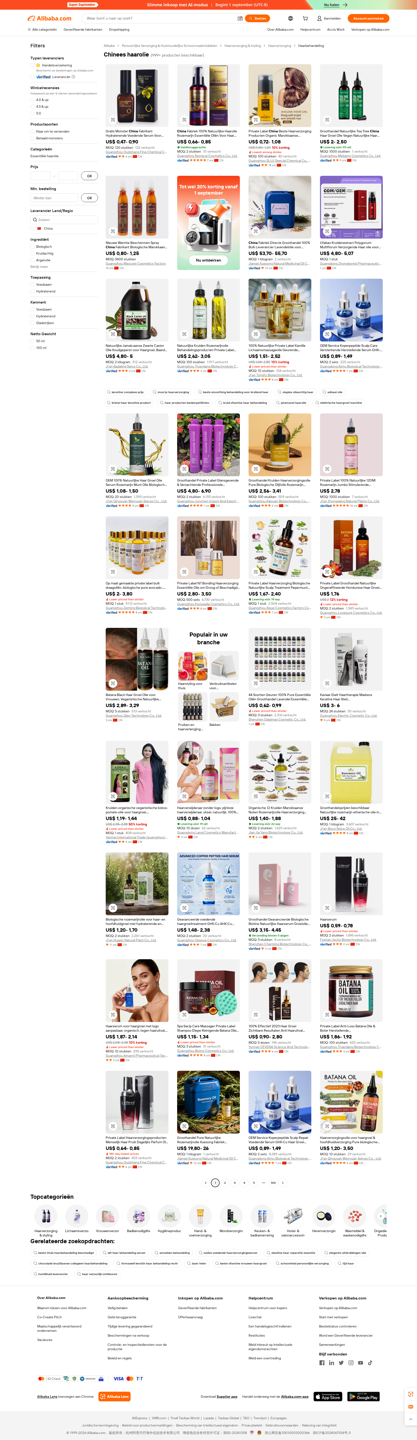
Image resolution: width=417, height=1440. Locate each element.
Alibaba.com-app (295, 1396)
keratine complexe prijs (128, 392)
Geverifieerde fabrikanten (197, 1308)
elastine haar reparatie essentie (293, 1253)
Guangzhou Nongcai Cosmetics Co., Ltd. (207, 156)
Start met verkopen (333, 1317)
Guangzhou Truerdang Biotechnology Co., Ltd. (208, 366)
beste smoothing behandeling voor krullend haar (236, 392)
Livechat (255, 1317)
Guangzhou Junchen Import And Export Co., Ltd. (208, 501)
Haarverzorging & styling (242, 46)
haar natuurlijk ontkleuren (99, 1274)
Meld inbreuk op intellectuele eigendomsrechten (270, 1347)
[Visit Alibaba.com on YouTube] (360, 1363)
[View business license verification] (252, 1432)
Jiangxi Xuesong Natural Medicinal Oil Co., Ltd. (280, 263)
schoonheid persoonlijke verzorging (305, 1263)
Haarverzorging (279, 46)
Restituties (257, 1335)
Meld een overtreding (265, 1358)
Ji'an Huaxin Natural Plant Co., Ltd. (131, 940)
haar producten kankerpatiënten (187, 402)
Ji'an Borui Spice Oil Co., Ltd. (341, 828)
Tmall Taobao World (184, 1418)
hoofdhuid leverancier (53, 1274)
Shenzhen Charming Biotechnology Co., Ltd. (280, 944)
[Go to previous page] (205, 1182)
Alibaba (109, 46)
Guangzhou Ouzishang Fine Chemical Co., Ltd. (137, 152)
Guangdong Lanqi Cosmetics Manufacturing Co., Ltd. (208, 832)
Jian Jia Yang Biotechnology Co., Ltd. (276, 832)
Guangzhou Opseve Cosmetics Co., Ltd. (206, 940)
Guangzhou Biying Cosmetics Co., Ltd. (205, 1051)
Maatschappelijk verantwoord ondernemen (59, 1328)
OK (89, 176)
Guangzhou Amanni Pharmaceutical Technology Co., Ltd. (137, 1055)
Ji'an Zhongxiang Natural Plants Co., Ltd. (350, 501)
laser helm (199, 1263)
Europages (279, 1418)
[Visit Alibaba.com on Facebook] (322, 1363)
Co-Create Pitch (49, 1317)
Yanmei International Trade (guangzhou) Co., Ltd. (137, 837)
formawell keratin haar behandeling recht (149, 1263)
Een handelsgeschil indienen (270, 1326)
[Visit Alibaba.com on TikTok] (370, 1363)
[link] (410, 1394)
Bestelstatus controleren (338, 1326)
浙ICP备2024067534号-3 (332, 1433)
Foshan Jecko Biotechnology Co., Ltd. (348, 940)
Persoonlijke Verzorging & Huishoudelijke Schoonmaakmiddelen (169, 46)
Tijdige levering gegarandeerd (130, 1326)
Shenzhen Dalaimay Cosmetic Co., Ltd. (277, 719)
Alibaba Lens (47, 1396)
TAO (246, 1418)
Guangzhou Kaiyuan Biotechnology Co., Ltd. (280, 501)
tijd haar (348, 1263)
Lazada (208, 1418)
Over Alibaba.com (51, 1298)
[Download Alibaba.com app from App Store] (327, 1396)
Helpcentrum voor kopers (268, 1308)
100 (273, 1183)
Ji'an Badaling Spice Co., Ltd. (127, 366)
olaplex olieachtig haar (298, 392)
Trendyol (259, 1418)
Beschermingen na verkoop (128, 1335)
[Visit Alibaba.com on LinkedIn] (331, 1363)
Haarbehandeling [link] (311, 46)
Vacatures (44, 1340)
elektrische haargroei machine (341, 402)
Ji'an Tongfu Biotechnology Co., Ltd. (275, 375)
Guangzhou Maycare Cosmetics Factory (136, 263)
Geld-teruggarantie (122, 1317)
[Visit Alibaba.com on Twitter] (341, 1363)
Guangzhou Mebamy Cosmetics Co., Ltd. (350, 156)
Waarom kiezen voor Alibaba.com (61, 1308)
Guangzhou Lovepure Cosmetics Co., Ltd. (351, 613)
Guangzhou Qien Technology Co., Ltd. (134, 715)
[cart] (306, 19)
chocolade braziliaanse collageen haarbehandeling (72, 1263)
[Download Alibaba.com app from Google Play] (363, 1396)
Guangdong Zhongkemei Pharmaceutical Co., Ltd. (351, 263)
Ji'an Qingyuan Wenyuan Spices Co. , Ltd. (136, 501)
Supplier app (227, 1396)
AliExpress (139, 1418)
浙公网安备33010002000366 (287, 1433)
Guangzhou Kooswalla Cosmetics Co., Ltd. (208, 604)
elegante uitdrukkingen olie (347, 1253)
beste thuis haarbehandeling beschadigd (66, 1253)
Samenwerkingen (332, 1345)
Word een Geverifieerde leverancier (346, 1335)
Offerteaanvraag (190, 1317)
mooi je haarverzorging (173, 392)
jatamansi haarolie (293, 402)
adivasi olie (334, 392)
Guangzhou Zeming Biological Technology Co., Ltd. (137, 608)
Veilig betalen (118, 1308)
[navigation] (64, 615)
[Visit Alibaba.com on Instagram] (351, 1363)
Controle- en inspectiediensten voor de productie (137, 1347)
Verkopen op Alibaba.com (338, 1308)
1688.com (159, 1418)
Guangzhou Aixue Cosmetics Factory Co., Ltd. (280, 608)
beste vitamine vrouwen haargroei (243, 1263)
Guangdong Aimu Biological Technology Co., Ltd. (351, 366)
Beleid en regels (120, 1358)
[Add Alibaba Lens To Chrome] (114, 1396)
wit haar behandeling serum (127, 1253)
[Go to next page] (282, 1182)
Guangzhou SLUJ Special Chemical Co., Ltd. (280, 161)
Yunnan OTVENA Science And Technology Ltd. (280, 1047)
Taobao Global (228, 1418)
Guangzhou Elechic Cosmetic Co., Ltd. (348, 715)
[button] (240, 18)
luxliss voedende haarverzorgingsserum (230, 1253)
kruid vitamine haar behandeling (245, 402)
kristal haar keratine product (131, 402)
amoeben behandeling (175, 1253)
